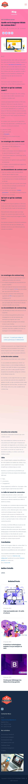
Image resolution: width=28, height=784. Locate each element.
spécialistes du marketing (15, 64)
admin (4, 28)
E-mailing (3, 751)
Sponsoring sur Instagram (7, 737)
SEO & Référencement (8, 19)
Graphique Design (5, 745)
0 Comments (23, 28)
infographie (6, 134)
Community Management (7, 748)
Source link (7, 563)
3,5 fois (16, 289)
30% (10, 296)
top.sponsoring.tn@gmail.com (8, 720)
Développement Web (6, 740)
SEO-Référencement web (7, 742)
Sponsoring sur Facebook (7, 734)
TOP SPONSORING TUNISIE (18, 778)
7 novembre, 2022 (13, 28)
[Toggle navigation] (26, 4)
